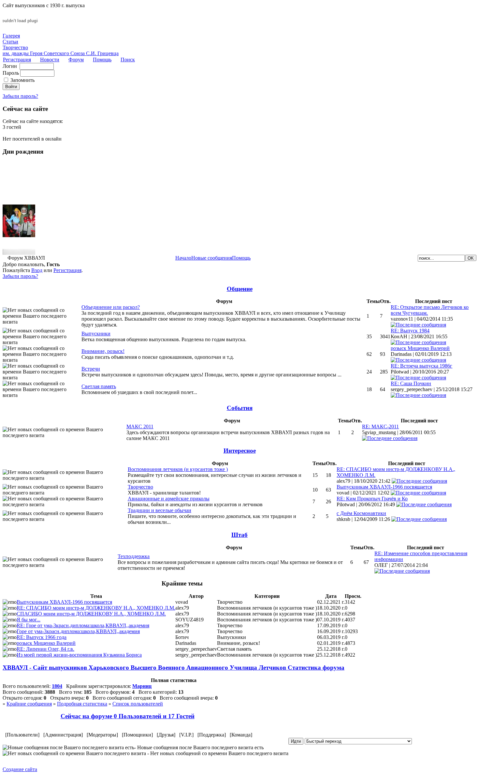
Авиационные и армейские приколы (169, 498)
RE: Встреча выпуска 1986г (421, 366)
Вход (36, 270)
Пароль (11, 73)
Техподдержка (134, 556)
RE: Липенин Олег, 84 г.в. (45, 649)
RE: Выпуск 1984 (410, 330)
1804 (57, 686)
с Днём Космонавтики (361, 513)
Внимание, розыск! (102, 351)
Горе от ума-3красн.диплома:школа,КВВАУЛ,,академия (78, 631)
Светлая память (98, 386)
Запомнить (22, 80)
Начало (183, 258)
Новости (49, 59)
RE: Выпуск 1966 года (41, 637)
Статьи (10, 41)
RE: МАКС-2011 (380, 426)
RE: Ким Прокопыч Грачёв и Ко (372, 498)
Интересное (240, 450)
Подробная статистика (82, 704)
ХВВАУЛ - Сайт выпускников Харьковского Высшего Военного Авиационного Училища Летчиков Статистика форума (173, 667)
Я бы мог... (28, 619)
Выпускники (95, 333)
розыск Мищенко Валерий (420, 348)
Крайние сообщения (29, 704)
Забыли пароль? (20, 96)
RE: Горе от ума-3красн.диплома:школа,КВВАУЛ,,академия (83, 625)
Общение (240, 288)
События (240, 407)
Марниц (142, 686)
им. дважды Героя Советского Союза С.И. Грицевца (61, 53)
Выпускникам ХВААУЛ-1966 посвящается (384, 487)
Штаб (239, 534)
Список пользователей (137, 704)
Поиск (128, 59)
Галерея (11, 35)
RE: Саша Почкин (411, 383)
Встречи (90, 369)
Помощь (102, 59)
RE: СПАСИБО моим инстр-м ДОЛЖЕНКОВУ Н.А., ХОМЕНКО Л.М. (96, 608)
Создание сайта (20, 769)
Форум (76, 59)
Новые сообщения (211, 258)
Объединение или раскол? (110, 307)
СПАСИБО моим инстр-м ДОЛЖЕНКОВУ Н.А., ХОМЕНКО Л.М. (91, 613)
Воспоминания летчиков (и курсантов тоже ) (178, 469)
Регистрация (17, 59)
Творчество (15, 47)
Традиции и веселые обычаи (159, 510)
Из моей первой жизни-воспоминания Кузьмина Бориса (79, 655)
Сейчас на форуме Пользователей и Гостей (128, 716)
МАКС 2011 (139, 426)
